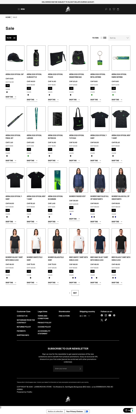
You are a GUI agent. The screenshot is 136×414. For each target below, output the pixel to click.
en (81, 316)
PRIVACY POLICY (44, 323)
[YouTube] (110, 315)
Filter (9, 38)
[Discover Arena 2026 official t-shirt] (100, 119)
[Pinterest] (114, 315)
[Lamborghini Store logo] (68, 9)
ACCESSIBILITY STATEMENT (44, 332)
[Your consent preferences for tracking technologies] (132, 410)
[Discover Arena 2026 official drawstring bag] (78, 58)
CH (85, 316)
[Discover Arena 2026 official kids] (121, 119)
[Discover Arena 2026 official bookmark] (57, 180)
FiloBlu (29, 392)
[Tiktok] (106, 320)
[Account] (110, 9)
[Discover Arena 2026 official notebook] (57, 119)
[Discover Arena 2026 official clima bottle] (36, 58)
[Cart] (118, 9)
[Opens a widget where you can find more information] (128, 410)
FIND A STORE (64, 316)
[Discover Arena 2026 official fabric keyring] (121, 58)
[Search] (106, 9)
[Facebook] (102, 315)
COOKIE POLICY (44, 327)
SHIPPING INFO (23, 335)
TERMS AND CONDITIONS (43, 317)
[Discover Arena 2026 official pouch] (57, 58)
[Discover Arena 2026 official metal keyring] (100, 58)
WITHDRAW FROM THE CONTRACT (26, 321)
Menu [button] (23, 9)
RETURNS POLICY (24, 327)
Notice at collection (55, 411)
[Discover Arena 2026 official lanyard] (36, 119)
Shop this (9, 97)
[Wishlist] (114, 9)
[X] (102, 320)
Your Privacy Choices (74, 411)
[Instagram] (106, 315)
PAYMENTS (21, 331)
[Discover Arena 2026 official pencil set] (15, 119)
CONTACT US (22, 316)
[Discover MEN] (78, 241)
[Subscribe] (80, 369)
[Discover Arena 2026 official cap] (15, 58)
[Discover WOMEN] (78, 180)
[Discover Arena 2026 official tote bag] (78, 119)
